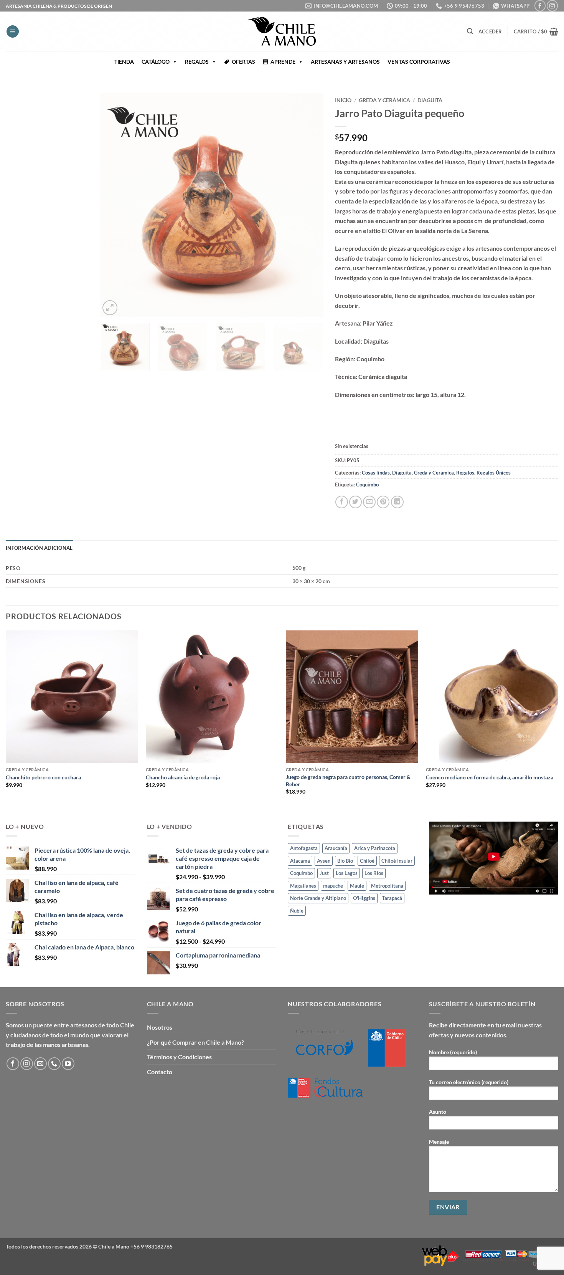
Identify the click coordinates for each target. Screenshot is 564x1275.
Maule (357, 886)
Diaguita (429, 100)
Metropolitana (387, 886)
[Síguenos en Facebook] (540, 5)
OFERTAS (243, 61)
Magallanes (303, 886)
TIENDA (124, 61)
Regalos (465, 473)
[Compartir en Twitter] (355, 502)
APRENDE (282, 61)
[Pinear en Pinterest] (383, 502)
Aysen (323, 861)
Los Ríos (373, 873)
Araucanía (336, 848)
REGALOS (197, 61)
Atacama (300, 861)
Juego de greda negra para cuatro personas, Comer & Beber (348, 780)
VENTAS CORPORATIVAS (419, 61)
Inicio (343, 100)
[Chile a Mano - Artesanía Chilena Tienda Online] (282, 31)
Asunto (437, 1111)
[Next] (309, 205)
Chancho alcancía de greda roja (183, 777)
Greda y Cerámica (384, 100)
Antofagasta (304, 848)
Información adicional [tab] (39, 548)
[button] (13, 31)
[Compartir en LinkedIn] (397, 502)
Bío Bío (345, 861)
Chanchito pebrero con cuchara (43, 777)
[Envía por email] (369, 502)
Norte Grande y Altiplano (318, 898)
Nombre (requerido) (453, 1052)
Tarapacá (392, 898)
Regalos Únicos (494, 473)
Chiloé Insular (396, 861)
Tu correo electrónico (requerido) (468, 1082)
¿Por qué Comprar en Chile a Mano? (195, 1042)
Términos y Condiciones (179, 1056)
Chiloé (367, 861)
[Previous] (114, 205)
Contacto (159, 1071)
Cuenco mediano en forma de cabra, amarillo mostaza (489, 777)
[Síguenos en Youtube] (68, 1063)
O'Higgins (364, 898)
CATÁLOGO (156, 61)
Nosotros (159, 1027)
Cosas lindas (376, 473)
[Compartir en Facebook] (341, 502)
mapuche (333, 886)
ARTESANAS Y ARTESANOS (345, 61)
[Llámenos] (54, 1063)
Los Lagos (347, 873)
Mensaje (439, 1141)
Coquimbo (367, 484)
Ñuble (296, 911)
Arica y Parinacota (374, 848)
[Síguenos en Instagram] (552, 5)
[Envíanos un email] (40, 1063)
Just (324, 873)
